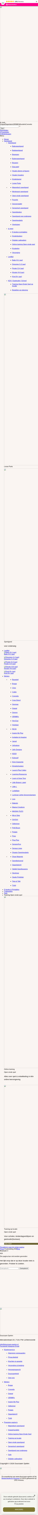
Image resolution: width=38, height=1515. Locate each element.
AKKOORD (19, 1509)
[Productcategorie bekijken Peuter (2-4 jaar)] (10, 662)
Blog (18, 1249)
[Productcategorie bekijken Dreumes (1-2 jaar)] (11, 657)
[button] (4, 130)
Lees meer (8, 1084)
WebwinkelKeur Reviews (11, 1478)
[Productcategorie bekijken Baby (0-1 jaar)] (10, 652)
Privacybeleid (18, 1504)
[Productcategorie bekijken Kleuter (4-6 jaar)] (11, 667)
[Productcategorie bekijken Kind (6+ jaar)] (9, 671)
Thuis (2, 1249)
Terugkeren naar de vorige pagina (12, 1247)
